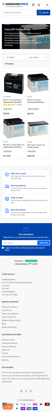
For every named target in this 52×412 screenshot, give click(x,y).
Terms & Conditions (10, 314)
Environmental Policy (11, 356)
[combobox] (26, 12)
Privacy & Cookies (9, 307)
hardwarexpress (28, 400)
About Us (6, 350)
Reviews (5, 360)
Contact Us (6, 310)
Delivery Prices (8, 340)
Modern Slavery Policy (11, 320)
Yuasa (29, 97)
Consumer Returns (10, 343)
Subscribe (43, 243)
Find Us (5, 353)
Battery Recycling (9, 327)
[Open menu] (47, 5)
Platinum (6, 97)
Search (45, 12)
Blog (4, 324)
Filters (12, 57)
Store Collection (9, 317)
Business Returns (9, 346)
